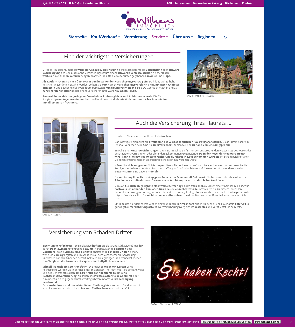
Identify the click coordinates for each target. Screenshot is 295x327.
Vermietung (135, 37)
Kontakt (247, 3)
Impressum (182, 3)
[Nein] (290, 322)
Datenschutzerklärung (207, 3)
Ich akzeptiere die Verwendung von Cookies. (226, 321)
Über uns (181, 37)
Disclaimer (232, 3)
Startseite (77, 37)
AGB (169, 3)
